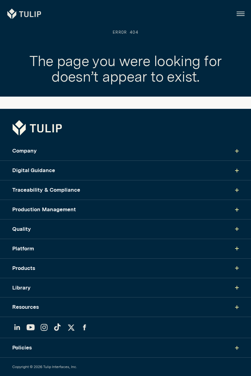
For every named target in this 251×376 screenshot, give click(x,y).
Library (21, 287)
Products (23, 268)
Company (24, 150)
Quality (21, 229)
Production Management (44, 209)
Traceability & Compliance (46, 189)
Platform (23, 248)
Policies (22, 347)
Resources (25, 307)
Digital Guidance (33, 170)
